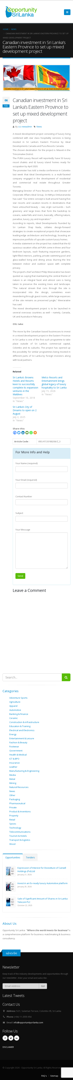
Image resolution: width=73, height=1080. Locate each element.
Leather (13, 766)
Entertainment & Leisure (21, 738)
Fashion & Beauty (18, 742)
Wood (12, 843)
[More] (35, 432)
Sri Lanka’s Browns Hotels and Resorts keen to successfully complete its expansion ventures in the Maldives (25, 386)
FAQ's (44, 1075)
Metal (12, 779)
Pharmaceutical (17, 803)
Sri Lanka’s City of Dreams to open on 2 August (24, 410)
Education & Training (19, 726)
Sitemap (54, 1075)
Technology (15, 827)
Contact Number (23, 496)
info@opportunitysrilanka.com (28, 1022)
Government (15, 750)
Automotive (15, 709)
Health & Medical (18, 754)
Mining (12, 783)
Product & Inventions (20, 811)
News (39, 126)
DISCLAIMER (8, 1047)
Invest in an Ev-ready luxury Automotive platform (42, 883)
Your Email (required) (26, 479)
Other (12, 795)
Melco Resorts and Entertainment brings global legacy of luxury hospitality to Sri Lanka (54, 382)
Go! (43, 986)
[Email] (27, 432)
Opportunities (12, 857)
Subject (19, 513)
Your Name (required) (26, 463)
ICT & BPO (14, 758)
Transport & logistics (19, 839)
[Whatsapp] (31, 432)
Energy (12, 734)
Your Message (22, 529)
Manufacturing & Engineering (24, 770)
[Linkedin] (23, 432)
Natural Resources (19, 787)
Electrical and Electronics (21, 730)
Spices (12, 823)
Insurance (14, 762)
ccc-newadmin (25, 126)
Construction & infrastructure (24, 722)
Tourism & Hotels (18, 835)
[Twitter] (19, 432)
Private (13, 807)
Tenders (30, 857)
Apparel (13, 705)
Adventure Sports (18, 697)
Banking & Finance (18, 714)
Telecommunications (20, 831)
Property (13, 815)
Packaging (14, 799)
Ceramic (13, 718)
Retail (12, 819)
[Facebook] (14, 432)
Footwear (14, 746)
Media (12, 774)
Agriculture (14, 701)
